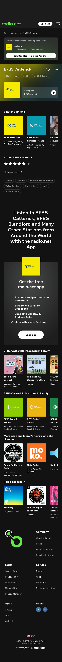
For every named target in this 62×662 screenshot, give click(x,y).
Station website (11, 172)
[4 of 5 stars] (19, 164)
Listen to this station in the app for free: (26, 41)
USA (33, 636)
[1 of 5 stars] (6, 164)
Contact (40, 571)
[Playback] (53, 92)
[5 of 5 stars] (23, 164)
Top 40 (25, 76)
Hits (7, 76)
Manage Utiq (11, 588)
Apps (38, 577)
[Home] (5, 32)
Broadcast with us (45, 555)
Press (39, 544)
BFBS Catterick (30, 94)
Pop (15, 76)
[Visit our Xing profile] (45, 609)
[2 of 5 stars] (10, 164)
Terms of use (11, 571)
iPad (7, 616)
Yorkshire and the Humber (41, 181)
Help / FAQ (41, 583)
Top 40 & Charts (40, 76)
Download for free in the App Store (31, 56)
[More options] (56, 69)
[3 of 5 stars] (15, 164)
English (8, 181)
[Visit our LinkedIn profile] (38, 609)
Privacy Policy (11, 577)
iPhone (8, 610)
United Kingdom (12, 186)
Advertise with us (44, 549)
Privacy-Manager (13, 594)
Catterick (21, 181)
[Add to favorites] (48, 69)
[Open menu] (58, 24)
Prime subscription (45, 588)
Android (9, 621)
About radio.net (43, 538)
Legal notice (11, 583)
